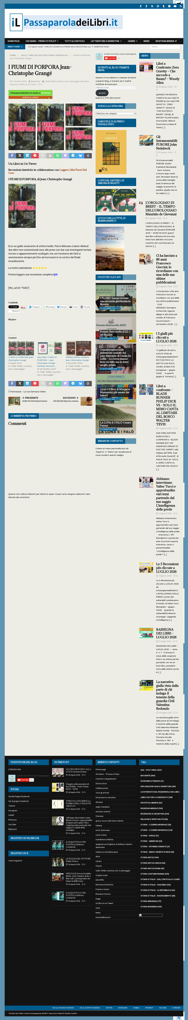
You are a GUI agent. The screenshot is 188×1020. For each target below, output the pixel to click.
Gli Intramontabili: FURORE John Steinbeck (167, 142)
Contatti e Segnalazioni (106, 778)
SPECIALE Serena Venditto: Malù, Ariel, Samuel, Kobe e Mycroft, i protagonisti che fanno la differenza (79, 877)
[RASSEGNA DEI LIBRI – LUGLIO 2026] (146, 650)
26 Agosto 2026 (74, 850)
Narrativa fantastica (104, 884)
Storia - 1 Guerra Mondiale (156, 824)
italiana (99, 825)
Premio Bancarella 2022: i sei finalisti (115, 333)
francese (99, 816)
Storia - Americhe (151, 841)
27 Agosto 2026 (74, 809)
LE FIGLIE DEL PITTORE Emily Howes (78, 859)
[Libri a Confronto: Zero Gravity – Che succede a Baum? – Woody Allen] (146, 95)
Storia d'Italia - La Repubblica (158, 890)
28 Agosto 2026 (74, 775)
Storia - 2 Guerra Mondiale (156, 830)
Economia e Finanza (152, 781)
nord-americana (103, 830)
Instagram (12, 810)
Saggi (98, 898)
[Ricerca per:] (165, 46)
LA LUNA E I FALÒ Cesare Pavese (115, 424)
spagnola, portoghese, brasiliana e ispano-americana (114, 846)
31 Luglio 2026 (165, 641)
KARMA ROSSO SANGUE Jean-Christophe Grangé (77, 359)
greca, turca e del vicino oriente (109, 820)
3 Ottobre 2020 (19, 81)
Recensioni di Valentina (155, 813)
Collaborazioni (102, 788)
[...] (163, 127)
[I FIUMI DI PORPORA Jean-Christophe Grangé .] (50, 148)
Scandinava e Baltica (104, 839)
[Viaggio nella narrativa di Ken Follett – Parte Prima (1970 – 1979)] (58, 787)
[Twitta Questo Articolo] (20, 155)
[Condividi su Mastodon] (65, 155)
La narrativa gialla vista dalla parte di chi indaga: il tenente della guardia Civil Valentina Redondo (167, 695)
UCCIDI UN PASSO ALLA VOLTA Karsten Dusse (78, 770)
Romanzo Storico (103, 894)
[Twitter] (152, 6)
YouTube (12, 824)
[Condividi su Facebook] (12, 155)
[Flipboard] (180, 6)
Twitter (11, 805)
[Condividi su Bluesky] (80, 155)
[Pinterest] (169, 6)
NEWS (144, 55)
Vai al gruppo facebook (18, 801)
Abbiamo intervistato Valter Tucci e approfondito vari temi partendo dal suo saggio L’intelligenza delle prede (166, 494)
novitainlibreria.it (166, 41)
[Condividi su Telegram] (73, 155)
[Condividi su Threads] (88, 155)
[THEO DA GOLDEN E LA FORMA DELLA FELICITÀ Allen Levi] (58, 804)
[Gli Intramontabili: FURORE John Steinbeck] (146, 164)
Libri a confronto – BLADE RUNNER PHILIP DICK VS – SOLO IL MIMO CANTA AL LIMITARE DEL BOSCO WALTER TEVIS (167, 405)
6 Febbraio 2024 (108, 399)
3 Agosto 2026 (165, 428)
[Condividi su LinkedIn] (27, 155)
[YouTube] (175, 6)
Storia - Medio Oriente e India (157, 852)
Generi (131, 41)
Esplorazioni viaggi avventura (158, 786)
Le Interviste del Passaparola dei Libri (162, 791)
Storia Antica (150, 857)
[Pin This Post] (35, 155)
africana (99, 802)
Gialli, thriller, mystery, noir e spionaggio (62, 81)
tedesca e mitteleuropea (107, 852)
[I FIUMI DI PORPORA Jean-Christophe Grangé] (21, 348)
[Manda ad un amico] (42, 155)
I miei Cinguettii (15, 860)
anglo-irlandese (103, 806)
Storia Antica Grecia (153, 863)
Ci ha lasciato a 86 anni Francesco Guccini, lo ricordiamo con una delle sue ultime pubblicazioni (167, 269)
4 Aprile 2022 (107, 338)
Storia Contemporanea (155, 873)
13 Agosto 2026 (165, 152)
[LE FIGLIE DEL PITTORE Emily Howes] (58, 861)
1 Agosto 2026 (165, 575)
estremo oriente (103, 811)
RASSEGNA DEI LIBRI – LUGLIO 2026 (166, 633)
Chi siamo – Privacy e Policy (41, 41)
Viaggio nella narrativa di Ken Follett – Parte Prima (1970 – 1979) (77, 786)
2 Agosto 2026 (165, 513)
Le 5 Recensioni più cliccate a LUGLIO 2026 (167, 568)
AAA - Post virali (151, 770)
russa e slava (101, 834)
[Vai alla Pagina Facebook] (140, 6)
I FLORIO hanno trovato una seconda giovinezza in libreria (115, 301)
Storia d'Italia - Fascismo (156, 884)
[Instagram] (157, 6)
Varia (98, 908)
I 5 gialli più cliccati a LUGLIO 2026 (166, 337)
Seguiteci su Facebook (25, 838)
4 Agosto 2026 (165, 345)
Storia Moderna (151, 906)
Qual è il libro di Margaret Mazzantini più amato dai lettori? (115, 392)
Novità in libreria (151, 802)
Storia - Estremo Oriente (155, 846)
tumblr (11, 815)
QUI (55, 274)
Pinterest (12, 819)
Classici (99, 865)
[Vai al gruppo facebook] (146, 6)
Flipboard (12, 829)
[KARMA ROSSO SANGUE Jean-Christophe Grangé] (79, 348)
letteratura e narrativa (105, 41)
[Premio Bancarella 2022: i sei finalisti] (116, 328)
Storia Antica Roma (152, 868)
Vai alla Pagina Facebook (19, 796)
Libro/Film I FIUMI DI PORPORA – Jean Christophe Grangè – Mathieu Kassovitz (47, 362)
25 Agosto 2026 (74, 901)
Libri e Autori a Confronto (156, 797)
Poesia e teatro (102, 889)
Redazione (35, 81)
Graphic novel (102, 875)
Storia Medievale (151, 901)
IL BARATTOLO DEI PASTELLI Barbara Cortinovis (76, 844)
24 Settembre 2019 (109, 369)
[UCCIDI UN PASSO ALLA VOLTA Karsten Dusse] (58, 772)
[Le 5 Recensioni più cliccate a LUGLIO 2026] (146, 591)
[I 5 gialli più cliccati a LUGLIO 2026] (146, 354)
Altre (98, 856)
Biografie (148, 775)
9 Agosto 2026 (154, 218)
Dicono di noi (101, 783)
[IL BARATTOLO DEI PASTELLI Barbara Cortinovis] (58, 845)
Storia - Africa (150, 835)
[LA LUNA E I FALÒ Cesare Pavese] (116, 419)
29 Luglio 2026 (165, 712)
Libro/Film (100, 879)
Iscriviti (102, 93)
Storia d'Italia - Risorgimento (158, 895)
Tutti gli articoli (75, 41)
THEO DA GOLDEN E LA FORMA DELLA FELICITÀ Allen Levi (78, 803)
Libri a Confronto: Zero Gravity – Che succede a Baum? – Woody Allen (167, 73)
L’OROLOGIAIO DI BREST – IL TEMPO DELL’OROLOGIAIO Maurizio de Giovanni (161, 208)
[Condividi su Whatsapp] (58, 155)
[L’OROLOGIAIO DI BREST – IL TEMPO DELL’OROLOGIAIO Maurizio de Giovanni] (141, 223)
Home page (14, 41)
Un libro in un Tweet (27, 84)
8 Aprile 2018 (107, 429)
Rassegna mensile (152, 808)
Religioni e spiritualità (154, 819)
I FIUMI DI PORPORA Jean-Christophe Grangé (21, 359)
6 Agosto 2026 (165, 286)
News (146, 41)
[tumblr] (163, 6)
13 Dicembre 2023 (108, 308)
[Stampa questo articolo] (50, 155)
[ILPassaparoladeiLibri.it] (66, 36)
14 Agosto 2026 (166, 86)
